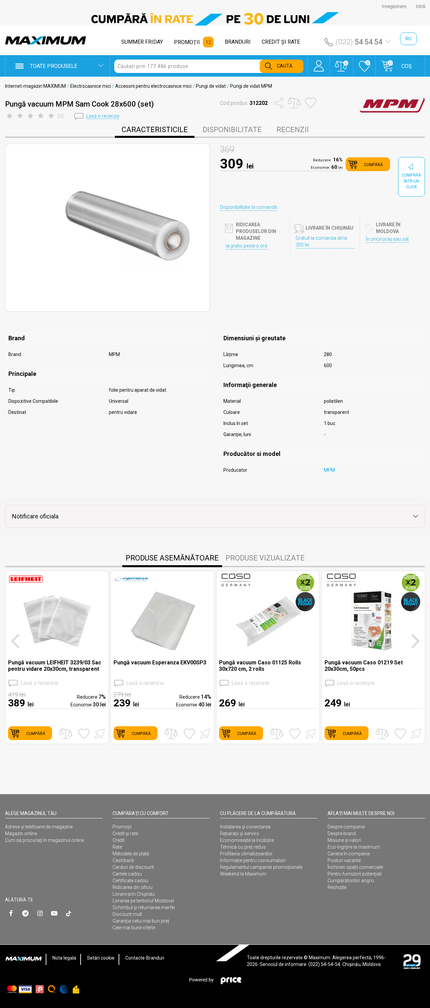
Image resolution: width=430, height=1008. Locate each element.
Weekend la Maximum (243, 874)
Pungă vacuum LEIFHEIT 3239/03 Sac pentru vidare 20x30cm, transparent (54, 665)
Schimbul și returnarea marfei (144, 907)
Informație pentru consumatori (253, 860)
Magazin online (21, 833)
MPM (329, 470)
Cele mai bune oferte (134, 927)
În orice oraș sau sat (387, 239)
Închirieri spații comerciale (355, 867)
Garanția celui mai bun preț (141, 921)
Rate (117, 847)
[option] (215, 19)
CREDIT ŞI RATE (281, 42)
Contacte (135, 958)
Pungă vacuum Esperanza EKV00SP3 (160, 662)
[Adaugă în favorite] (84, 733)
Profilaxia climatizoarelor (246, 853)
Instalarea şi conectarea (245, 826)
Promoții (122, 826)
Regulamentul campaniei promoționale (261, 867)
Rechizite (337, 887)
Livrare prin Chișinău (134, 894)
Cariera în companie (349, 853)
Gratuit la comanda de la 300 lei (321, 241)
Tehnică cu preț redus (243, 847)
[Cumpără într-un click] (98, 733)
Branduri (155, 958)
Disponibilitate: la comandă (248, 207)
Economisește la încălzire (247, 840)
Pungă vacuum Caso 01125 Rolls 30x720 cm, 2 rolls (260, 665)
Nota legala (64, 958)
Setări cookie (101, 958)
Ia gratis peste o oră (246, 245)
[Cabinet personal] (319, 62)
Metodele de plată (131, 853)
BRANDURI (238, 42)
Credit (119, 840)
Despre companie (346, 826)
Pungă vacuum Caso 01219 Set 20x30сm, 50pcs (364, 665)
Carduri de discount (133, 867)
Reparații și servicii (239, 833)
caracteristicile (155, 129)
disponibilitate (232, 129)
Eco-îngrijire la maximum (354, 847)
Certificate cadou (130, 880)
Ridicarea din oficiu (133, 887)
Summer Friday (142, 42)
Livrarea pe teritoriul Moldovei (143, 900)
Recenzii (292, 129)
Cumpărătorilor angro (351, 880)
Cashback (123, 860)
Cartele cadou (127, 874)
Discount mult (127, 914)
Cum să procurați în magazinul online (44, 840)
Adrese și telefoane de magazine (39, 826)
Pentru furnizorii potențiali (355, 874)
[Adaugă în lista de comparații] (65, 733)
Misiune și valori (344, 840)
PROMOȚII (187, 42)
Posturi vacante (344, 860)
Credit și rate (125, 833)
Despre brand (342, 833)
